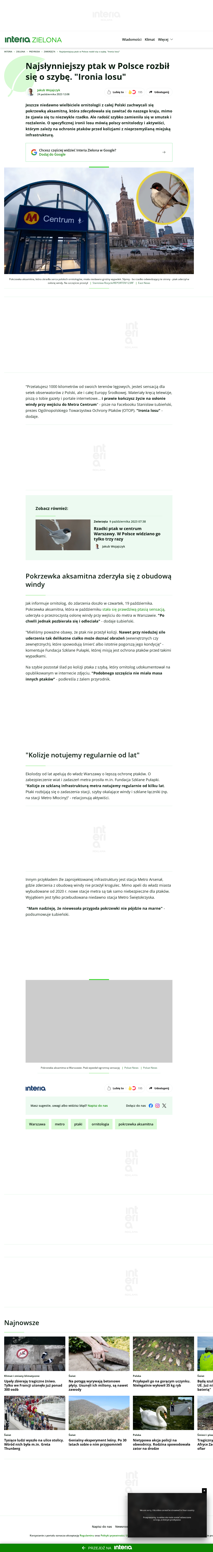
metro (60, 1124)
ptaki (78, 1124)
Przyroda (34, 51)
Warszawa (37, 1124)
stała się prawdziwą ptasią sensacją (133, 609)
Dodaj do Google (74, 154)
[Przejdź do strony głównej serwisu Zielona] (47, 39)
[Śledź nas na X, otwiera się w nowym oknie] (164, 1106)
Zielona (20, 51)
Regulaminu (87, 1535)
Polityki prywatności (112, 1535)
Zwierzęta (49, 51)
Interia (8, 51)
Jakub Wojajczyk (48, 90)
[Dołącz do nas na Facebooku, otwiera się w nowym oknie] (150, 1106)
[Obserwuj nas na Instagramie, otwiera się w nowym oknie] (157, 1106)
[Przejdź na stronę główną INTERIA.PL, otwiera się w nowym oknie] (18, 39)
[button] (131, 39)
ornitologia (100, 1124)
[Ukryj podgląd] (204, 1490)
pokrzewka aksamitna (136, 1124)
